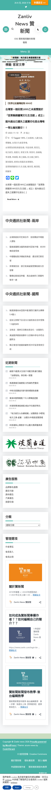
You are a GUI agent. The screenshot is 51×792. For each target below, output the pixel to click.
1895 (23, 138)
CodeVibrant (9, 749)
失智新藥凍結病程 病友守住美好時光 (25, 406)
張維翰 (39, 152)
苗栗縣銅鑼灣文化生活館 (15, 166)
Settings (28, 787)
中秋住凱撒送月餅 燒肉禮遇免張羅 (24, 391)
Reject (17, 787)
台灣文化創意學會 (19, 143)
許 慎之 (27, 133)
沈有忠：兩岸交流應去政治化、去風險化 (27, 330)
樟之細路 (22, 157)
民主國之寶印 (33, 157)
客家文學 (24, 152)
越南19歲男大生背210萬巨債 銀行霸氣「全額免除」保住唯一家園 (26, 373)
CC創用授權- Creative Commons (32, 754)
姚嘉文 (17, 152)
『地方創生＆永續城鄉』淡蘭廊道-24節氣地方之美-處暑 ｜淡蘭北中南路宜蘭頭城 (27, 415)
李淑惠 (8, 157)
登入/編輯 (42, 760)
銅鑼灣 (8, 171)
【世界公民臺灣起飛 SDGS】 (20, 103)
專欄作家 (43, 773)
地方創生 (9, 152)
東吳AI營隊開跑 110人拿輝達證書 (24, 398)
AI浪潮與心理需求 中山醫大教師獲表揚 (26, 425)
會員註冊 (9, 557)
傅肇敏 (8, 143)
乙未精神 (30, 138)
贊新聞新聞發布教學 (38, 767)
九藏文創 (38, 138)
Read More (11, 199)
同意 (7, 787)
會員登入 (9, 552)
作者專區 (9, 547)
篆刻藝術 (9, 162)
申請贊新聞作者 (18, 767)
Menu (24, 51)
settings (8, 780)
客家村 (32, 152)
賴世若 (30, 166)
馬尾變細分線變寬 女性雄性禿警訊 (24, 383)
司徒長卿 (29, 147)
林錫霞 (15, 157)
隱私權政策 (29, 760)
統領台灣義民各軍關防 (23, 162)
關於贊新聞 (16, 760)
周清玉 (37, 147)
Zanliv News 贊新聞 (24, 24)
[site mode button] (38, 29)
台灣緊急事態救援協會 (14, 147)
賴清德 (37, 166)
